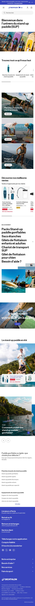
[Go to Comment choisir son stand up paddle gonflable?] (28, 432)
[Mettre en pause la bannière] (29, 2)
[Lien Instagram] (13, 550)
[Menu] (4, 8)
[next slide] (8, 440)
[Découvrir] (17, 105)
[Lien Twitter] (6, 550)
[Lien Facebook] (3, 550)
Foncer (17, 324)
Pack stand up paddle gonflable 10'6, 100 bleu (7, 203)
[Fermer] (32, 2)
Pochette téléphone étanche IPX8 (22, 202)
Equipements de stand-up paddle (22, 75)
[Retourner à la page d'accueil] (16, 8)
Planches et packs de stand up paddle (8, 75)
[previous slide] (4, 440)
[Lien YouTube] (10, 550)
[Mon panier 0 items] (31, 8)
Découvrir (8, 114)
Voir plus (17, 504)
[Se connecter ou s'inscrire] (27, 8)
